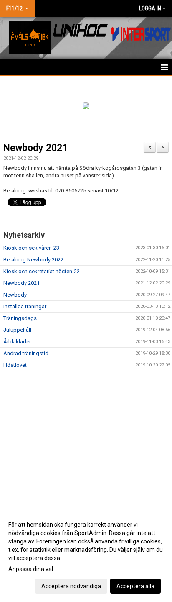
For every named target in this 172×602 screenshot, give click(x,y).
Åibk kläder (17, 341)
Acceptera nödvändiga (71, 586)
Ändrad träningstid (25, 353)
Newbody (15, 295)
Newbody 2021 (35, 148)
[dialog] (86, 555)
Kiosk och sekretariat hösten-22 (41, 271)
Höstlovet (15, 365)
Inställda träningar (24, 306)
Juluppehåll (17, 330)
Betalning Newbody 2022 (33, 259)
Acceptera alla (135, 586)
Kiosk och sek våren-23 (31, 248)
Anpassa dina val (30, 569)
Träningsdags (20, 318)
